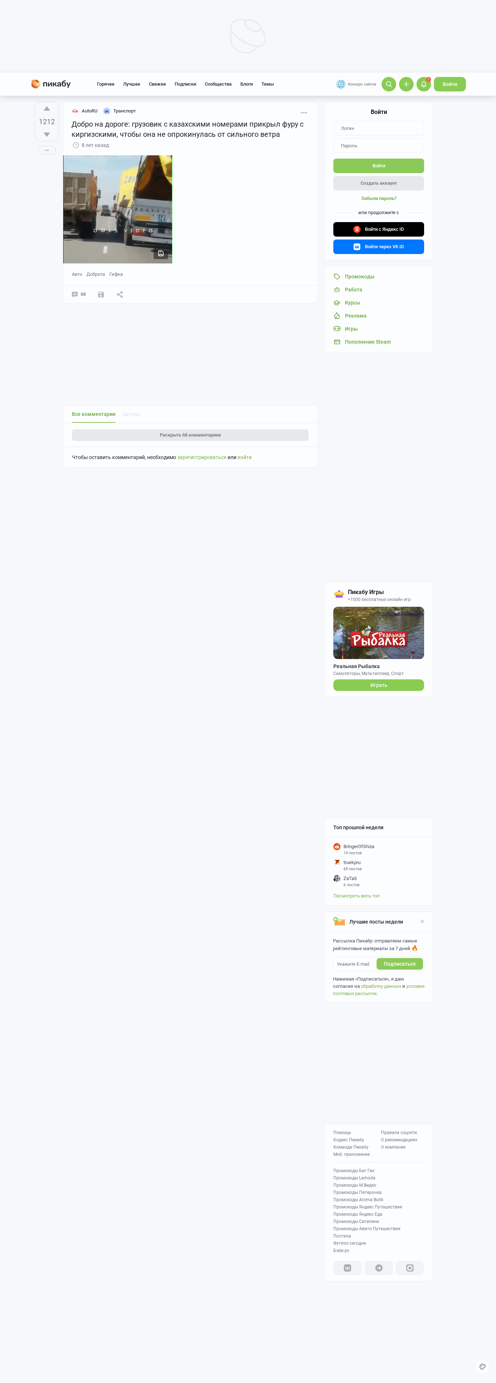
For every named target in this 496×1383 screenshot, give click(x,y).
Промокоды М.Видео (354, 1185)
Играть (378, 685)
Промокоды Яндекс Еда (357, 1214)
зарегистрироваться (202, 457)
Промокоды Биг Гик (353, 1170)
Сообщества (218, 84)
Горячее (105, 84)
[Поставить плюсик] (47, 108)
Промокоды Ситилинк (356, 1221)
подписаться (400, 964)
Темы (267, 84)
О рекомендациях (399, 1139)
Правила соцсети (399, 1132)
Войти (450, 84)
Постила (342, 1236)
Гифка (116, 274)
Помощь (342, 1132)
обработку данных (381, 986)
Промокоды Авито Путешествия (367, 1228)
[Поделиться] (119, 294)
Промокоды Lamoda (354, 1178)
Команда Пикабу (351, 1147)
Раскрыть (190, 435)
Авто (77, 274)
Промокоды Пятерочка (357, 1192)
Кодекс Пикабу (348, 1139)
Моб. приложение (351, 1154)
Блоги (246, 84)
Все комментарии (93, 414)
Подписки (185, 84)
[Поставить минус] (47, 134)
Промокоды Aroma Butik (358, 1199)
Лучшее (131, 84)
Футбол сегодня (349, 1243)
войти (244, 457)
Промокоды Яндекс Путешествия (367, 1207)
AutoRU (89, 111)
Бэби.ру (341, 1250)
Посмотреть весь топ (356, 896)
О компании (393, 1147)
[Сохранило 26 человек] (101, 294)
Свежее (157, 84)
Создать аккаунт (379, 183)
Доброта (95, 274)
